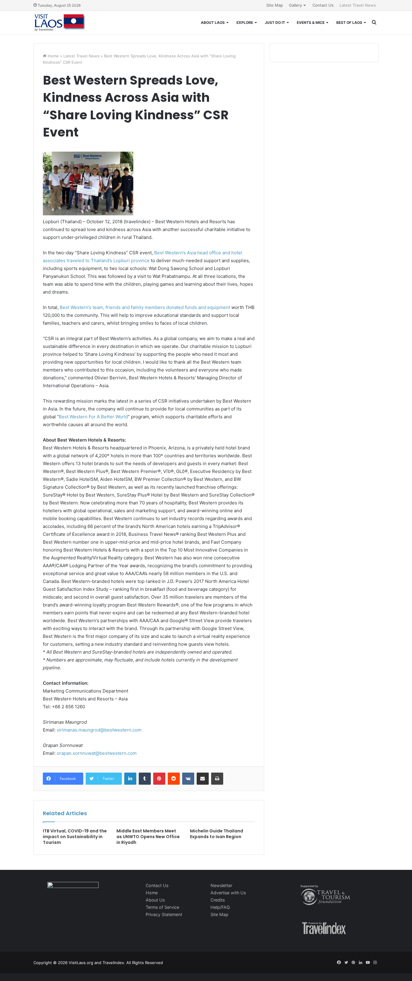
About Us (155, 899)
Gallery (295, 5)
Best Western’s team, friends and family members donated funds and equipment (145, 307)
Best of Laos (349, 22)
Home (52, 55)
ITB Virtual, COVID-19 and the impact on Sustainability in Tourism (75, 836)
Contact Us (323, 5)
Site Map (274, 5)
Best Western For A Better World (93, 417)
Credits (218, 899)
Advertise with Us (228, 892)
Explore (244, 22)
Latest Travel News (358, 5)
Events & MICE (311, 22)
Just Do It (275, 22)
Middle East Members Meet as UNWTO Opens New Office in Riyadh (148, 836)
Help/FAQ (220, 907)
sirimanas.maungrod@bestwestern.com (99, 730)
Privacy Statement (164, 914)
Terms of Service (162, 907)
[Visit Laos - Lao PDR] (59, 22)
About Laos (213, 22)
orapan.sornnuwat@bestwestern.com (97, 753)
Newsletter (221, 885)
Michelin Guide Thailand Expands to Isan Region (216, 834)
